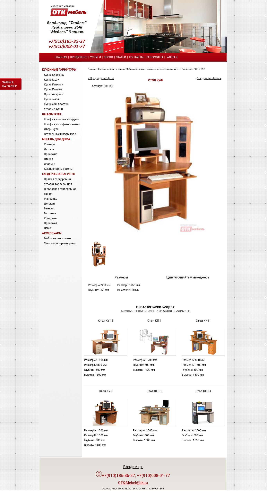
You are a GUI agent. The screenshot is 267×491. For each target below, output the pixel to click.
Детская (49, 203)
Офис (47, 228)
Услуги (95, 57)
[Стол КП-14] (203, 425)
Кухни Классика (54, 74)
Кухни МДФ (51, 79)
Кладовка (50, 218)
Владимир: (133, 466)
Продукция (78, 57)
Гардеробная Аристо (58, 174)
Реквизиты (154, 57)
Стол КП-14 (203, 391)
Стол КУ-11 (203, 320)
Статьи (121, 57)
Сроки (108, 57)
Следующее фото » (209, 78)
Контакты (136, 57)
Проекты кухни (53, 94)
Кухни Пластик (53, 84)
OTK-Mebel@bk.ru (133, 482)
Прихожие (50, 154)
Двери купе (51, 129)
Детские (49, 149)
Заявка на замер (9, 84)
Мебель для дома (56, 139)
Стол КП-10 (154, 391)
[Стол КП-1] (154, 354)
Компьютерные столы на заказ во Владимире (170, 68)
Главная (61, 57)
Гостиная (50, 213)
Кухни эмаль (52, 99)
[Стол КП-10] (154, 425)
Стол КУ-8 (200, 68)
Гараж (48, 194)
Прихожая (50, 223)
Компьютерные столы (58, 169)
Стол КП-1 (154, 320)
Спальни (49, 164)
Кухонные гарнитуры (59, 69)
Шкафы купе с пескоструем (61, 119)
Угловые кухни (53, 109)
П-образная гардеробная (60, 189)
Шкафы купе (52, 114)
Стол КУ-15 (105, 320)
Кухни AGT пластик (56, 104)
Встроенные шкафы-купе (60, 134)
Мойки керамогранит (57, 238)
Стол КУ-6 (105, 391)
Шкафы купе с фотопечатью (62, 124)
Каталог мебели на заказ (111, 68)
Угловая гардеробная (58, 184)
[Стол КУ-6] (105, 425)
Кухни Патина (53, 89)
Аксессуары (52, 233)
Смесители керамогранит (60, 243)
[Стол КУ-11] (203, 354)
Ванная (49, 208)
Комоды (49, 144)
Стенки (48, 159)
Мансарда (50, 198)
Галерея (171, 57)
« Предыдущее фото (101, 78)
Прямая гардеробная (58, 179)
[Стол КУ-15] (105, 354)
